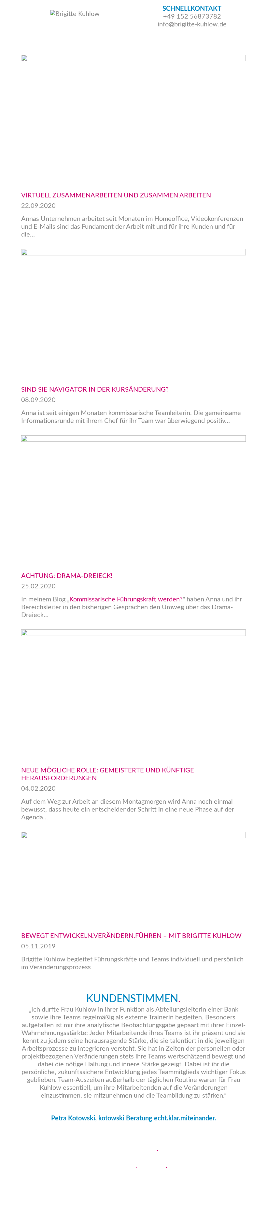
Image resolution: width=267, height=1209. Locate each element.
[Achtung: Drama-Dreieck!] (133, 498)
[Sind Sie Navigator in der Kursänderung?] (133, 312)
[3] (144, 1129)
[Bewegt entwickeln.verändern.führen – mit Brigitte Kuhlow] (133, 877)
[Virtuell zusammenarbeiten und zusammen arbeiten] (133, 118)
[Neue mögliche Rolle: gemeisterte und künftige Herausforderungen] (133, 692)
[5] (130, 1129)
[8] (115, 1129)
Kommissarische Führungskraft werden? (126, 599)
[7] (122, 1129)
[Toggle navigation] (256, 23)
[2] (151, 1129)
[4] (137, 1129)
